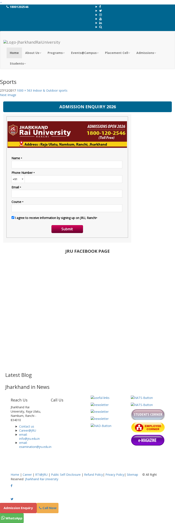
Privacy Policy (114, 474)
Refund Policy (93, 474)
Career (27, 474)
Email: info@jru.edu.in (29, 436)
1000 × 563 (24, 90)
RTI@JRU (41, 474)
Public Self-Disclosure (66, 474)
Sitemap (132, 474)
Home (15, 474)
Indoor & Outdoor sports (50, 90)
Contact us (26, 426)
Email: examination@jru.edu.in (35, 445)
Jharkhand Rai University (41, 479)
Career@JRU (27, 430)
